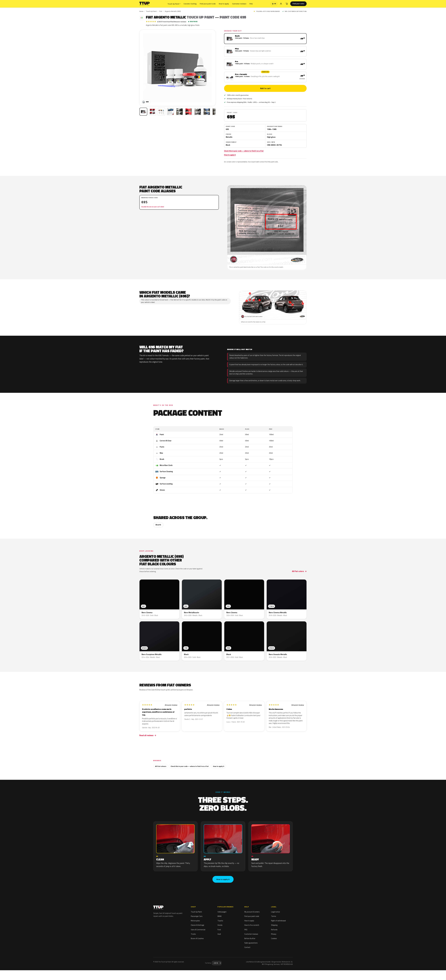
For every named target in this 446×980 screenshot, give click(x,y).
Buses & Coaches (197, 938)
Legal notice (275, 911)
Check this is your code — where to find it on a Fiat (244, 151)
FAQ (251, 3)
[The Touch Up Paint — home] (144, 4)
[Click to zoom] (177, 68)
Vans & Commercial (198, 929)
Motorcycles (195, 920)
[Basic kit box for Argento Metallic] (143, 112)
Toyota (220, 920)
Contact (247, 947)
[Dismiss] (44, 972)
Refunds (274, 929)
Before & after (249, 938)
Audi (219, 934)
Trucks (193, 934)
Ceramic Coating (190, 3)
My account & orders (252, 911)
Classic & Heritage (197, 925)
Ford (219, 929)
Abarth (158, 524)
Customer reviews (239, 3)
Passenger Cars (196, 916)
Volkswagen (222, 911)
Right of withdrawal (278, 920)
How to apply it (230, 155)
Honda (220, 925)
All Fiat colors (298, 571)
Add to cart (265, 88)
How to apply (224, 3)
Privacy (273, 934)
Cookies (274, 938)
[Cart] (286, 3)
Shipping (274, 925)
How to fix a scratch (251, 925)
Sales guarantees (251, 943)
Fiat (160, 11)
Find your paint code (208, 3)
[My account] (281, 3)
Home (141, 11)
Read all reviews (146, 735)
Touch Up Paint (174, 4)
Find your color (298, 3)
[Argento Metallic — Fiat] (152, 112)
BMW (219, 916)
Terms (273, 916)
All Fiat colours (160, 766)
